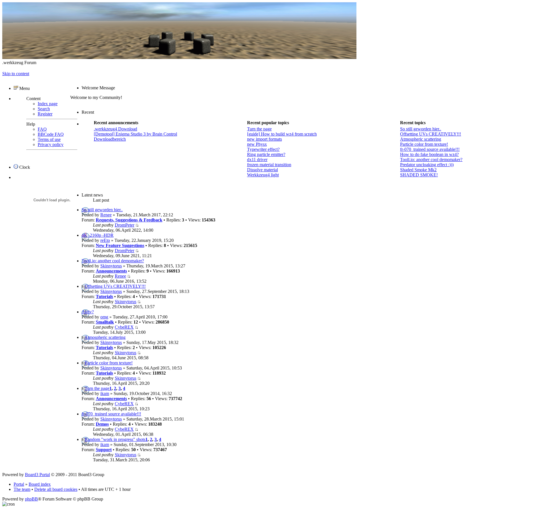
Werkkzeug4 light (263, 174)
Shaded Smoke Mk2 (418, 169)
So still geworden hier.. (420, 128)
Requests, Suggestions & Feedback (129, 219)
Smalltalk (105, 322)
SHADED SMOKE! (419, 174)
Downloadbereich (110, 139)
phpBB (31, 499)
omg (104, 316)
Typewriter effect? (263, 149)
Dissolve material (262, 169)
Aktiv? (88, 311)
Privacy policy (50, 144)
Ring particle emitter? (266, 154)
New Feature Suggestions (120, 245)
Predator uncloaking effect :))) (427, 164)
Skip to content (15, 73)
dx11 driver (257, 159)
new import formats (264, 139)
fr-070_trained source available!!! (430, 149)
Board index (40, 484)
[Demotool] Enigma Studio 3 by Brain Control (135, 134)
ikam (104, 393)
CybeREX (124, 327)
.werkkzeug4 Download (115, 128)
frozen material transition (269, 164)
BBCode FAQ (51, 134)
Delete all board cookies (55, 489)
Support (104, 449)
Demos (102, 424)
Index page (48, 103)
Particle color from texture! (424, 144)
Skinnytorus (111, 265)
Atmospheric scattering (420, 139)
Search (44, 108)
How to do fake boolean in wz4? (429, 154)
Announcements (111, 271)
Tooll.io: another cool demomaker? (431, 159)
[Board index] (179, 57)
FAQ (42, 129)
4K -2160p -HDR (98, 235)
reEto (105, 240)
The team (22, 489)
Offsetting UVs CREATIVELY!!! (430, 134)
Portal (19, 484)
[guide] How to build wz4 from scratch (282, 134)
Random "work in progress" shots (115, 439)
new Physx (257, 144)
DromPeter (124, 225)
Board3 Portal (37, 474)
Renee (106, 214)
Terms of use (49, 139)
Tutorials (104, 296)
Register (45, 113)
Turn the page (259, 128)
